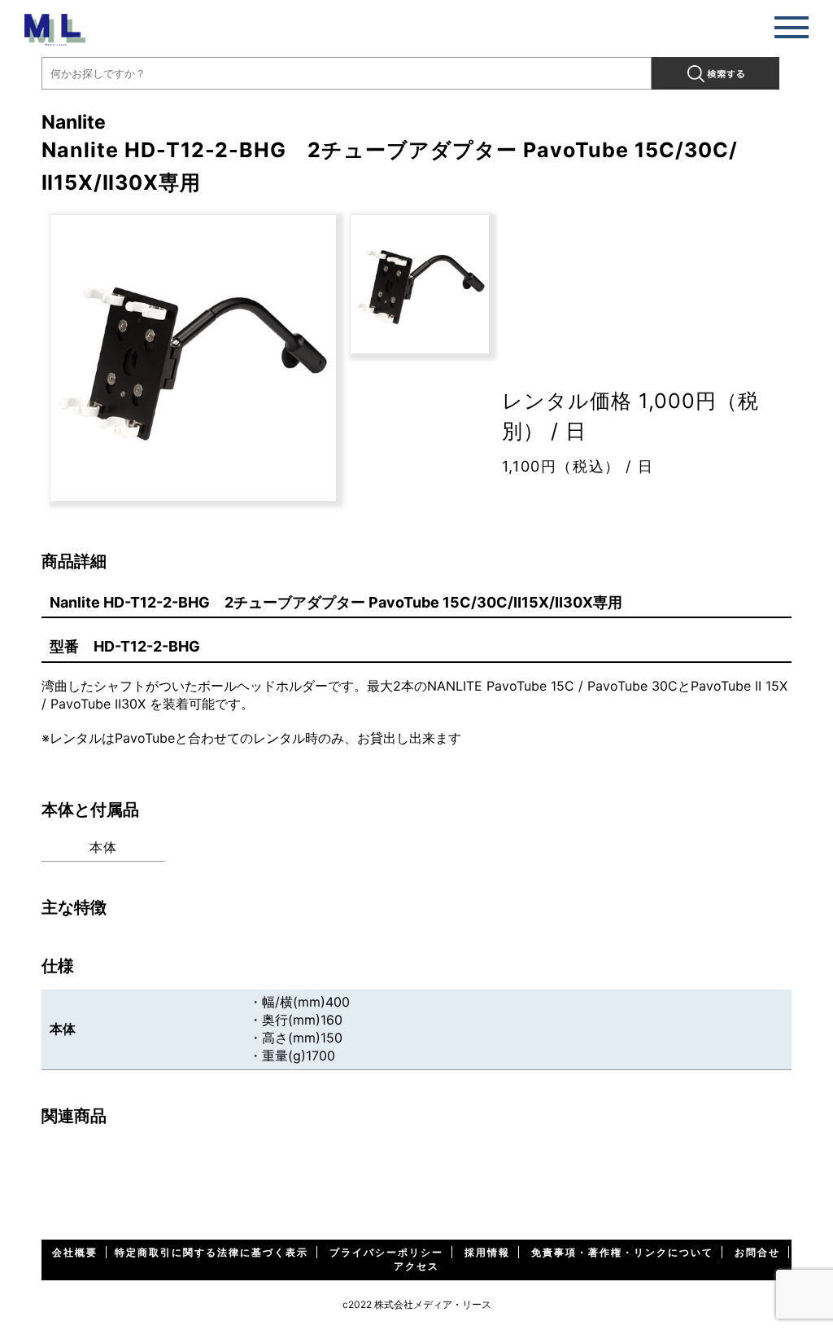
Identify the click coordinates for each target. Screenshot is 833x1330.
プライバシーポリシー (386, 1252)
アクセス (416, 1266)
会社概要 (75, 1252)
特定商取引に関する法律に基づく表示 (211, 1252)
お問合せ (757, 1252)
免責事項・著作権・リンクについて (622, 1252)
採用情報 (487, 1252)
